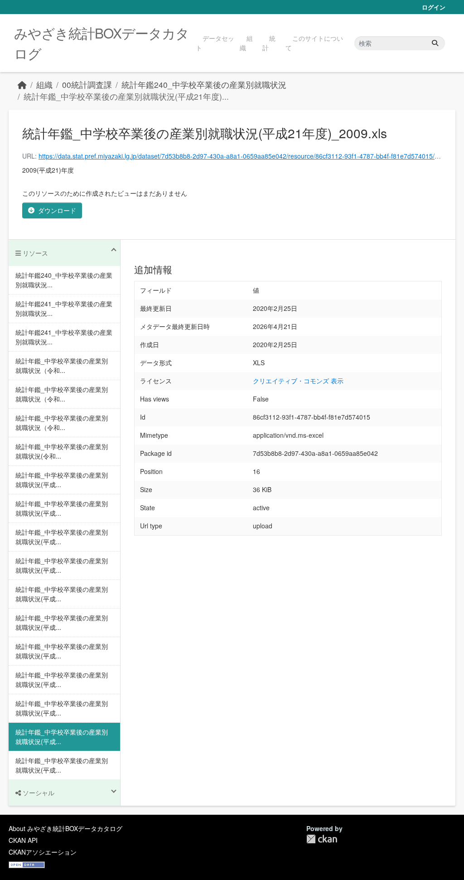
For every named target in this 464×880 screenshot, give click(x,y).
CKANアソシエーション (43, 851)
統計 (269, 43)
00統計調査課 (87, 84)
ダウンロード (57, 210)
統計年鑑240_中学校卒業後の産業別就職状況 (203, 84)
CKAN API (23, 840)
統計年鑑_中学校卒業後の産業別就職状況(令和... (61, 451)
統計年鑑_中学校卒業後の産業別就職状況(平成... (61, 479)
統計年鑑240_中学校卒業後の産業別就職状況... (63, 280)
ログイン (433, 7)
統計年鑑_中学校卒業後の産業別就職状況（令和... (61, 365)
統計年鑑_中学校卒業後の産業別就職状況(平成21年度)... (126, 96)
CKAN (321, 839)
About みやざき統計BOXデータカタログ (65, 828)
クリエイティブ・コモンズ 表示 (298, 380)
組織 (246, 43)
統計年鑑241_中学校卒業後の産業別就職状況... (63, 308)
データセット (215, 43)
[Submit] (435, 43)
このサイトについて (314, 43)
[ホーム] (22, 84)
